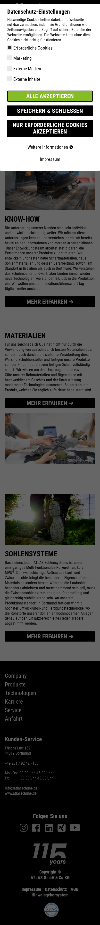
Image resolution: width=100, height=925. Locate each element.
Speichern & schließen (50, 110)
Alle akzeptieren (50, 96)
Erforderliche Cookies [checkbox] (33, 48)
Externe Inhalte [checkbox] (26, 79)
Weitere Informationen (48, 147)
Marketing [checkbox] (22, 58)
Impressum (50, 159)
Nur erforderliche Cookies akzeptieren (50, 128)
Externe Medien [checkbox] (27, 69)
